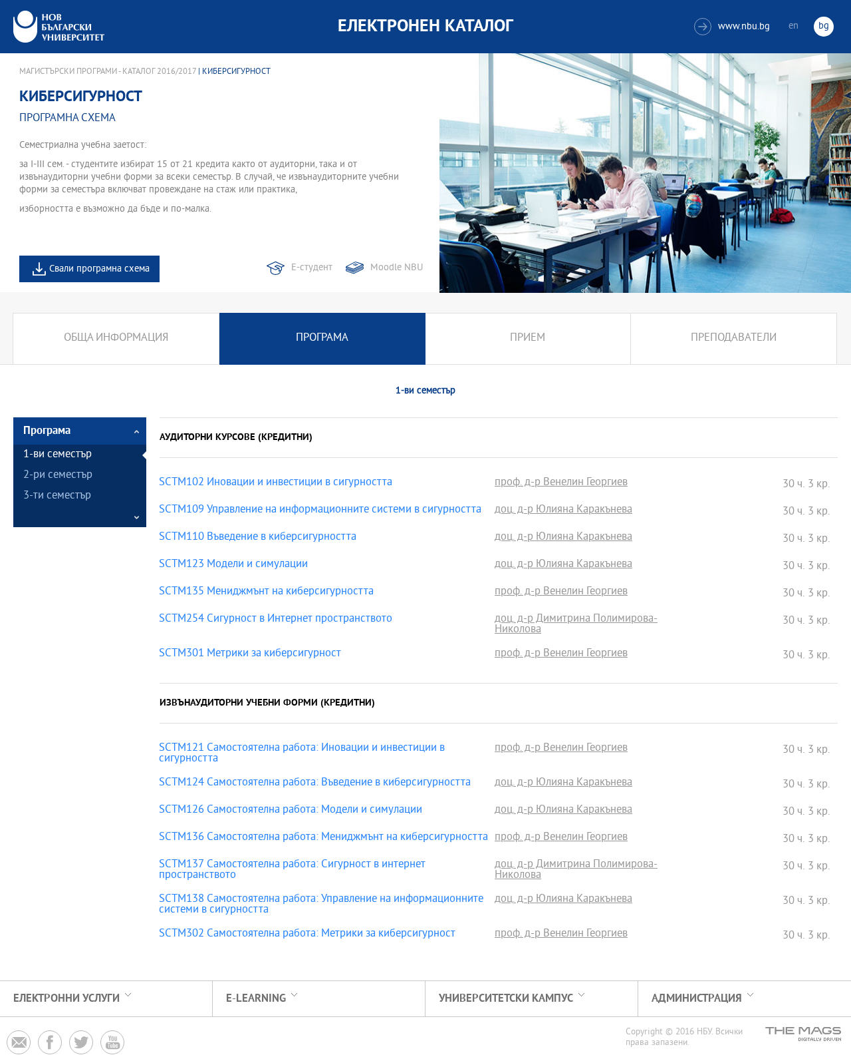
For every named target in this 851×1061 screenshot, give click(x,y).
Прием (527, 338)
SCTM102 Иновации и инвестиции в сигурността (275, 483)
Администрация (697, 999)
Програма (322, 338)
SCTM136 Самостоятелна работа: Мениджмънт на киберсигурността (323, 838)
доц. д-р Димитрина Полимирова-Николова (576, 625)
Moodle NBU (396, 268)
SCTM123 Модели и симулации (233, 565)
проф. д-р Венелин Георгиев (561, 483)
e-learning (256, 999)
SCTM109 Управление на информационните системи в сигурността (320, 510)
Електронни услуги (66, 999)
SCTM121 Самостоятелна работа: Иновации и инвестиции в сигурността (302, 754)
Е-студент (311, 268)
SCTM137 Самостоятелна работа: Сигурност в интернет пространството (292, 870)
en (793, 26)
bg (823, 26)
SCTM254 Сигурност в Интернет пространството (275, 619)
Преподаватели (734, 338)
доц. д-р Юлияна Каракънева (563, 510)
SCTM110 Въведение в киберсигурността (257, 537)
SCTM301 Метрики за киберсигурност (250, 654)
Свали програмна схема (99, 269)
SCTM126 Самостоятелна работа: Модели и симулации (290, 810)
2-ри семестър (57, 476)
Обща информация (116, 338)
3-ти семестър (57, 496)
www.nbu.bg (733, 27)
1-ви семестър (57, 455)
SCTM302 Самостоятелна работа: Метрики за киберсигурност (307, 934)
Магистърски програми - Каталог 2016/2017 (107, 72)
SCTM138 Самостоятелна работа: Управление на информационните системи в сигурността (321, 905)
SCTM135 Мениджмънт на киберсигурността (266, 592)
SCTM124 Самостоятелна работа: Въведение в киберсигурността (315, 783)
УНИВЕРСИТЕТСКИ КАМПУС (506, 999)
